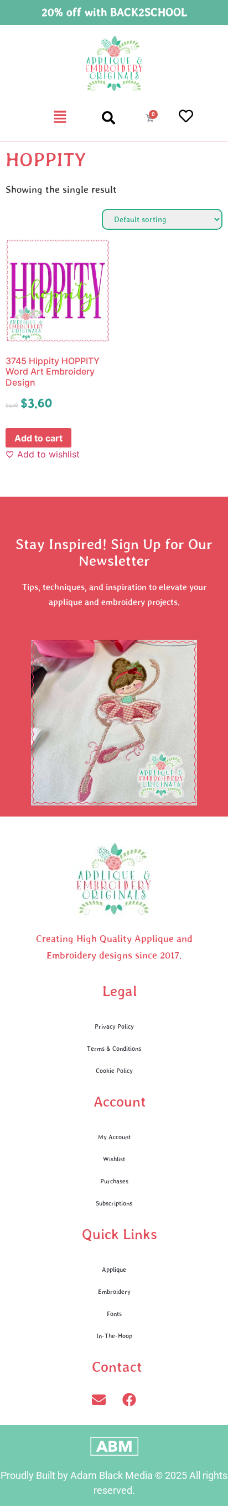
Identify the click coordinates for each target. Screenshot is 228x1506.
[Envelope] (99, 1399)
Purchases (114, 1180)
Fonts (114, 1313)
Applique (114, 1269)
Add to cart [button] (38, 438)
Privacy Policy (114, 1026)
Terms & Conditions (114, 1048)
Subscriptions (114, 1203)
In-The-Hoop (114, 1335)
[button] (60, 117)
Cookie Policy (114, 1070)
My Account (114, 1136)
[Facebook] (129, 1399)
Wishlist (114, 1158)
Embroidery (114, 1291)
